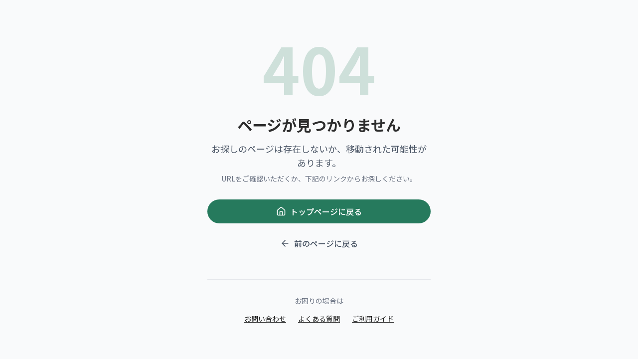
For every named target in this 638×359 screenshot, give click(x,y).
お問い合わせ (265, 319)
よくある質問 (319, 319)
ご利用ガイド (373, 319)
